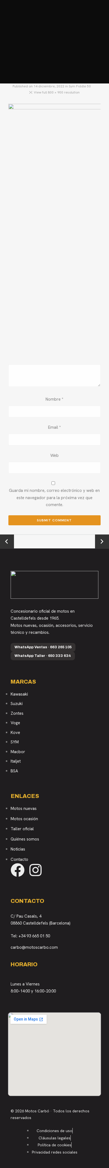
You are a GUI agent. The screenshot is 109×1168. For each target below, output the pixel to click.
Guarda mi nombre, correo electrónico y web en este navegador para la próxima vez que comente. (54, 497)
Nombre (54, 399)
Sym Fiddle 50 (80, 86)
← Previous (7, 541)
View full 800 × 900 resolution (57, 92)
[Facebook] (18, 870)
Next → (102, 538)
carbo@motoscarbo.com (34, 947)
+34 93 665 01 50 (34, 936)
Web (54, 455)
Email (54, 427)
